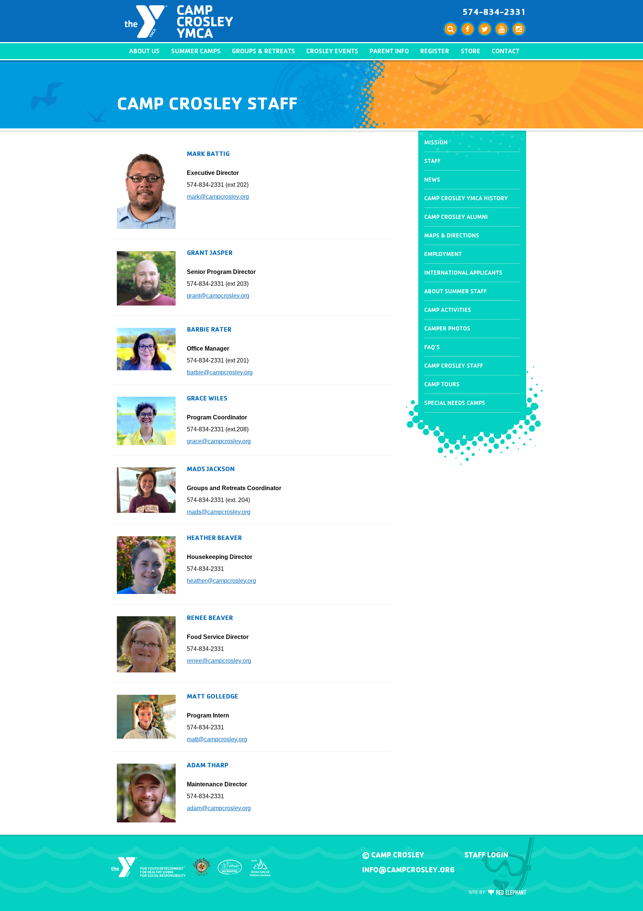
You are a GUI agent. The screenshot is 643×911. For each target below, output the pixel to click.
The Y (148, 867)
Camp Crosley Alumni (456, 216)
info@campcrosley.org (408, 869)
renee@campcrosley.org (219, 661)
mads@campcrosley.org (218, 512)
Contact (505, 51)
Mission (436, 142)
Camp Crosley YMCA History (466, 198)
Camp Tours (442, 384)
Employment (443, 254)
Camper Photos (447, 328)
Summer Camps (196, 51)
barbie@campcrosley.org (220, 372)
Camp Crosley (179, 21)
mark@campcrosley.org (218, 197)
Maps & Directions (451, 235)
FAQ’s (432, 347)
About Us (144, 51)
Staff (432, 160)
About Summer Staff (455, 291)
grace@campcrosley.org (219, 441)
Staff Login (486, 854)
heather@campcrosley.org (221, 581)
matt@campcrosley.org (217, 739)
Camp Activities (447, 309)
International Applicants (463, 272)
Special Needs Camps (454, 402)
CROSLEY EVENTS (332, 51)
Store (470, 51)
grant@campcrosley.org (218, 296)
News (432, 179)
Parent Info (389, 51)
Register (434, 51)
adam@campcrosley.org (219, 808)
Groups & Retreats (263, 51)
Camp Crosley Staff (453, 365)
